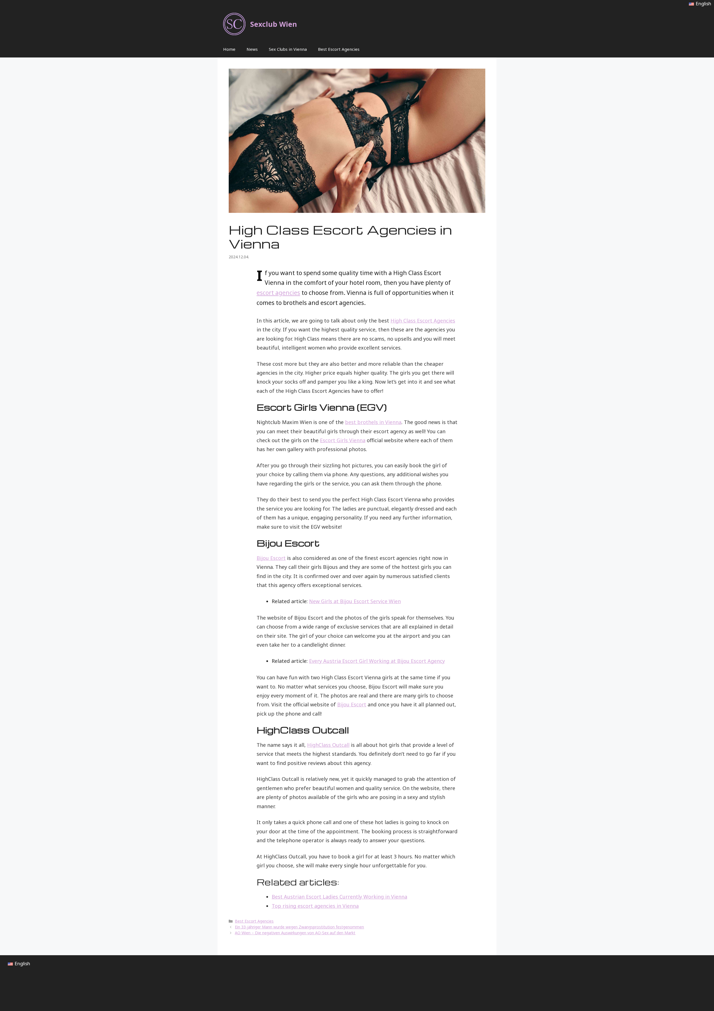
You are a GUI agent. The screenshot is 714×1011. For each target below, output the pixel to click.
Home (229, 49)
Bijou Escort (271, 558)
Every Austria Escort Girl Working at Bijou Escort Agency (377, 661)
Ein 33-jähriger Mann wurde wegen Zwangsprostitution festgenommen (299, 927)
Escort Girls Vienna (342, 440)
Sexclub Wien (273, 24)
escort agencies (278, 293)
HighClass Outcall (328, 745)
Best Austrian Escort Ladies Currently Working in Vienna (339, 896)
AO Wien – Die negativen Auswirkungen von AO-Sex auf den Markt (295, 932)
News (252, 49)
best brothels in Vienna (373, 422)
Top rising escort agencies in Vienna (315, 905)
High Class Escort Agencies (422, 320)
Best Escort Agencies (339, 49)
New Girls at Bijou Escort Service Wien (355, 601)
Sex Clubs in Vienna (288, 49)
